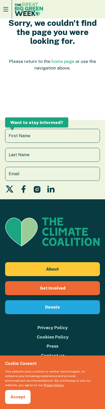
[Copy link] (4, 346)
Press (52, 346)
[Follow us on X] (9, 190)
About (52, 269)
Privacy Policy (52, 327)
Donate (52, 307)
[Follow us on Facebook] (23, 190)
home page (62, 61)
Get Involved (52, 288)
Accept (17, 397)
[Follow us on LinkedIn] (50, 190)
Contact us (52, 355)
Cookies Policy (53, 337)
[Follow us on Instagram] (37, 190)
